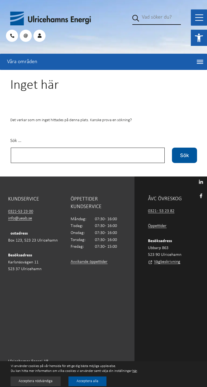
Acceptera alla (87, 381)
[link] (199, 38)
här (134, 371)
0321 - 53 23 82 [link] (161, 211)
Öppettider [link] (157, 226)
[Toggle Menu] (199, 17)
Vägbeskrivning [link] (167, 262)
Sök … (15, 140)
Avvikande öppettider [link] (89, 262)
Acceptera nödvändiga (36, 381)
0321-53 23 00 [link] (20, 211)
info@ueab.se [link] (20, 218)
